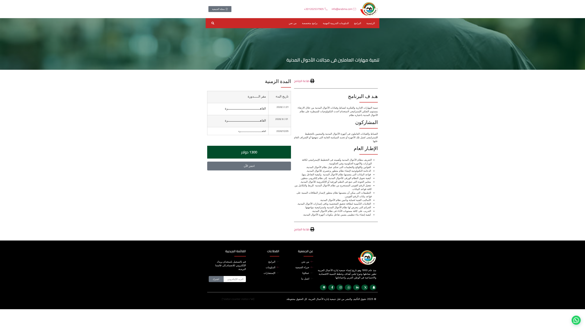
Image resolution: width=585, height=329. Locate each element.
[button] (212, 23)
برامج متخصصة (309, 23)
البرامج (357, 23)
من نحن (293, 23)
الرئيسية (370, 23)
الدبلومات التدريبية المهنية (336, 23)
